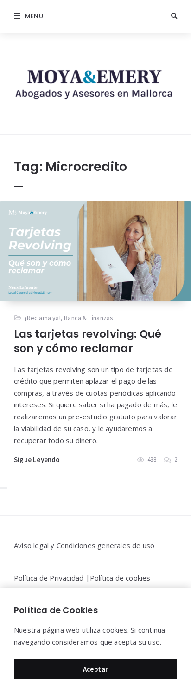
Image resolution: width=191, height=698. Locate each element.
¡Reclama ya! (42, 317)
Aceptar (95, 669)
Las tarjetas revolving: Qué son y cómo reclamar (87, 341)
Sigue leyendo (37, 459)
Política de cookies (120, 577)
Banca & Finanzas (88, 317)
